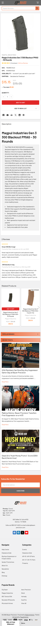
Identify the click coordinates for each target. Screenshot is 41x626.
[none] (20, 33)
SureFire (24, 600)
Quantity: (5, 93)
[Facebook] (3, 115)
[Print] (11, 115)
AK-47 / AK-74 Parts (28, 560)
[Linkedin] (19, 115)
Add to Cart (10, 309)
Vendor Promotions (8, 562)
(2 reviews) (13, 63)
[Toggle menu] (2, 2)
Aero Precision (26, 589)
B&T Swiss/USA (7, 596)
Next (38, 307)
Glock (23, 593)
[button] (20, 108)
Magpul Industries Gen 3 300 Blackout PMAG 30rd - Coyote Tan (30, 311)
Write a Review (23, 63)
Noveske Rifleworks (8, 600)
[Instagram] (18, 532)
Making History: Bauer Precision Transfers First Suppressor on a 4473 (19, 414)
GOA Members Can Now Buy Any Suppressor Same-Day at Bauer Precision (20, 371)
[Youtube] (26, 532)
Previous (2, 307)
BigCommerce (29, 615)
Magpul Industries (7, 593)
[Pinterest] (23, 115)
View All (23, 603)
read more (5, 382)
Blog (3, 572)
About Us (5, 565)
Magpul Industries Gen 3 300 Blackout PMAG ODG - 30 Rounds (10, 314)
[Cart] (38, 2)
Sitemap (4, 576)
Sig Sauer (5, 589)
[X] (15, 115)
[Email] (7, 115)
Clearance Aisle (6, 553)
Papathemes (24, 617)
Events (24, 549)
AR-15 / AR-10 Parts (28, 556)
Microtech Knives (7, 603)
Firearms (25, 563)
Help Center (5, 549)
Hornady (24, 596)
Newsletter (5, 569)
